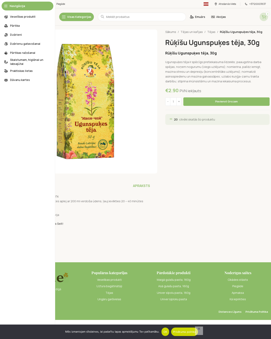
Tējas (211, 32)
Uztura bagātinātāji (109, 286)
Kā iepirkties (238, 299)
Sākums (170, 32)
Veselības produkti (109, 280)
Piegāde (237, 286)
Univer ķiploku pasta (173, 299)
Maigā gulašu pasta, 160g (174, 280)
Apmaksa (238, 293)
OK (165, 331)
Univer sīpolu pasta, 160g (173, 293)
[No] (199, 331)
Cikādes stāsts (238, 280)
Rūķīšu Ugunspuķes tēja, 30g (191, 53)
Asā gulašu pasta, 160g (173, 286)
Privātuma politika (184, 331)
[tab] (141, 186)
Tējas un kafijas (192, 32)
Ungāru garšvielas (109, 299)
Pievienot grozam (226, 101)
